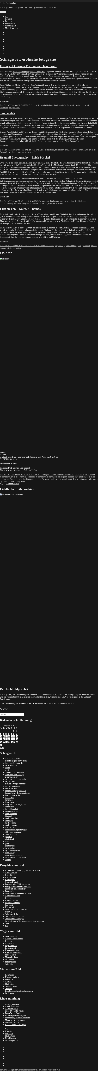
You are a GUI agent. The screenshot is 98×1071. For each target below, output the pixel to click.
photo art (8, 837)
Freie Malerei (10, 955)
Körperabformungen (13, 950)
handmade (9, 800)
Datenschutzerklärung (25, 1070)
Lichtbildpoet (10, 26)
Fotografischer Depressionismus (18, 886)
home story (9, 802)
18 (4, 739)
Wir (6, 925)
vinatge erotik (14, 107)
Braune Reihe (10, 877)
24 (1, 742)
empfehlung (83, 150)
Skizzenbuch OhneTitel (14, 916)
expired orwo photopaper (78, 477)
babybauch (79, 474)
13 (9, 736)
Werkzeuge (9, 993)
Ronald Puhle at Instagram (15, 1025)
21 (12, 739)
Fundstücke (9, 891)
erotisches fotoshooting (37, 477)
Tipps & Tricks (11, 986)
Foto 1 (15, 132)
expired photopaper (13, 786)
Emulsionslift (10, 948)
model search (55, 479)
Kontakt (8, 19)
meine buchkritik (82, 105)
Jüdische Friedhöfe (12, 902)
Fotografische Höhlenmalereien (17, 884)
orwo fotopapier (81, 479)
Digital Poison (11, 946)
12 (6, 736)
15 (14, 736)
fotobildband (35, 203)
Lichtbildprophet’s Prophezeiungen (19, 991)
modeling (9, 820)
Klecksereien (10, 907)
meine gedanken (48, 203)
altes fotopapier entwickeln (63, 474)
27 (9, 742)
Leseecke (9, 21)
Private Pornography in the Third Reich (29, 71)
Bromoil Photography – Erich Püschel (25, 157)
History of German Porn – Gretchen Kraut (28, 66)
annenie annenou (12, 1004)
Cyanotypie (9, 943)
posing (7, 841)
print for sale (10, 846)
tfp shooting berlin (18, 481)
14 (12, 736)
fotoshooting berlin (17, 479)
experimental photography (15, 779)
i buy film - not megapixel (15, 804)
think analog (10, 853)
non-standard (10, 827)
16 (17, 736)
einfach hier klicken (29, 470)
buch (56, 105)
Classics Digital (11, 882)
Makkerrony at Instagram (15, 1020)
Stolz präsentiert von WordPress (47, 1070)
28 (12, 742)
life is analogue (11, 814)
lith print (8, 816)
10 (1, 736)
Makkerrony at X (12, 1022)
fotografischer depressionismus (17, 793)
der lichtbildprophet (8, 3)
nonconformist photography (16, 830)
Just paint (9, 905)
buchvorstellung (6, 203)
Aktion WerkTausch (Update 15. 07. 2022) (22, 870)
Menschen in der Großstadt (16, 909)
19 (6, 739)
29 (14, 742)
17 (1, 739)
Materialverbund (11, 957)
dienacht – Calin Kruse (14, 1011)
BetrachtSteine (11, 875)
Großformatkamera (12, 896)
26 (6, 742)
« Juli (2, 748)
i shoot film (9, 807)
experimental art (11, 777)
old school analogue (13, 832)
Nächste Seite (13, 484)
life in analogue (11, 811)
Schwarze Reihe (11, 914)
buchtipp (73, 150)
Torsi (7, 923)
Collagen (8, 941)
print (7, 843)
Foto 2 (25, 132)
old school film (11, 834)
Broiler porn (10, 880)
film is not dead (11, 788)
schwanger (93, 479)
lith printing (30, 479)
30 (17, 742)
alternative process (12, 758)
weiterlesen (4, 101)
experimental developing (57, 477)
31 (1, 745)
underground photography (15, 857)
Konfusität (9, 975)
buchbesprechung (62, 150)
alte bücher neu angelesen (57, 201)
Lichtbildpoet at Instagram (15, 1015)
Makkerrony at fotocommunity (17, 1018)
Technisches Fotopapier (14, 919)
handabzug (9, 797)
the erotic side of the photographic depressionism (24, 921)
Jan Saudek (7, 113)
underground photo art (14, 855)
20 (9, 739)
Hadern (8, 898)
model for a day (42, 479)
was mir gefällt (30, 152)
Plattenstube (10, 23)
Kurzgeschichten (12, 977)
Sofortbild (9, 964)
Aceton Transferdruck (14, 939)
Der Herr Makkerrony (9, 105)
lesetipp (12, 152)
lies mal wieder (6, 248)
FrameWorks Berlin (13, 1013)
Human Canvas (11, 900)
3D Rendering (11, 936)
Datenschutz (27, 703)
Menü (3, 12)
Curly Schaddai (11, 1008)
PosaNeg (8, 912)
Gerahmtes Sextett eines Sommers (18, 893)
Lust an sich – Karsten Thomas (20, 208)
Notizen (8, 982)
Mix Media (9, 959)
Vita (6, 16)
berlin (7, 768)
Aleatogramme (11, 873)
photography (10, 839)
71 (7, 484)
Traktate (8, 989)
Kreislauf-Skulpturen (13, 952)
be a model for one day (14, 763)
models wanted (68, 479)
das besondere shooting (14, 772)
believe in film (11, 765)
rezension (4, 107)
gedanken (86, 246)
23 (17, 739)
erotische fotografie (67, 105)
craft (7, 770)
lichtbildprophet (11, 809)
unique (8, 859)
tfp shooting (5, 481)
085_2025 (6, 253)
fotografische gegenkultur (15, 791)
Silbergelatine (46, 474)
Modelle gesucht (11, 28)
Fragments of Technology (15, 889)
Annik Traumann (12, 1006)
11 (4, 736)
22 (14, 739)
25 (4, 742)
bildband (49, 105)
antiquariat (73, 201)
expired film (10, 781)
